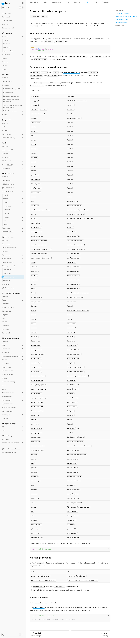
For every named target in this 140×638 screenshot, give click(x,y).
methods (95, 26)
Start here (8, 13)
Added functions (39, 597)
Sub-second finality (8, 28)
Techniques (6, 228)
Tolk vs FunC (7, 269)
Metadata (7, 210)
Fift (3, 427)
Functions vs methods (42, 33)
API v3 (7, 164)
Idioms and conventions (9, 247)
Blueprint (7, 232)
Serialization (6, 349)
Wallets (5, 199)
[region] (70, 49)
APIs (67, 2)
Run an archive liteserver (11, 96)
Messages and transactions (11, 356)
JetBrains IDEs (6, 180)
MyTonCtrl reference (10, 111)
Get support (6, 17)
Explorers (5, 58)
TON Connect (6, 134)
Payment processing (8, 138)
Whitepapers (6, 415)
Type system (6, 255)
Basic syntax (6, 244)
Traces (4, 378)
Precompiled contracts (9, 407)
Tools (4, 300)
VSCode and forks (8, 184)
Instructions (5, 304)
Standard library (10, 288)
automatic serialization (72, 72)
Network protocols (8, 393)
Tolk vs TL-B (7, 273)
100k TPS (5, 24)
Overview (6, 40)
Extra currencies (7, 411)
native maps (68, 83)
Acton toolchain (9, 188)
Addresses (5, 352)
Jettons (7, 217)
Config (4, 389)
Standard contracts (8, 191)
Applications (56, 2)
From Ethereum (7, 20)
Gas (3, 318)
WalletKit (5, 130)
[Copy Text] (108, 47)
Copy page (36, 16)
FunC (3, 430)
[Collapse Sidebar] (22, 3)
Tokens (5, 202)
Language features (8, 262)
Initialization (5, 325)
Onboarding (34, 2)
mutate (35, 566)
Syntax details (6, 258)
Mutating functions (40, 557)
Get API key (6, 157)
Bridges (4, 69)
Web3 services (7, 396)
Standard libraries (9, 277)
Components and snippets (10, 443)
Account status (6, 367)
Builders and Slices (8, 307)
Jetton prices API (7, 150)
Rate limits (5, 153)
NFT (6, 221)
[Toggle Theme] (21, 634)
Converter (6, 280)
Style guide (5, 439)
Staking (4, 115)
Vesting (5, 224)
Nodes (45, 2)
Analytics (5, 62)
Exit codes (5, 329)
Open (43, 16)
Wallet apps (6, 54)
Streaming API (6, 168)
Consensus (5, 363)
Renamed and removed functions (48, 67)
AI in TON (5, 36)
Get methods (6, 333)
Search (14, 7)
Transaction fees (7, 374)
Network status (7, 81)
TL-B (3, 345)
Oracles (4, 65)
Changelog (5, 284)
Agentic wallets (8, 51)
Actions (4, 360)
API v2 (6, 161)
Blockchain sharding (8, 382)
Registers (5, 315)
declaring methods (47, 39)
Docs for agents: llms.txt (12, 449)
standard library (39, 607)
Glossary (5, 418)
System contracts (7, 404)
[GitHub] (3, 634)
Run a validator (8, 92)
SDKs (4, 127)
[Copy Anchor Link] (56, 33)
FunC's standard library (75, 23)
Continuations (6, 311)
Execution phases (7, 371)
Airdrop (7, 213)
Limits (4, 385)
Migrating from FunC (8, 266)
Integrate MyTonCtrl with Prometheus (11, 101)
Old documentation (11, 452)
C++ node (5, 85)
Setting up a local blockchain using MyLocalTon (12, 106)
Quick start (6, 44)
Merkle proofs (6, 400)
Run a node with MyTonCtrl (11, 89)
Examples (5, 251)
